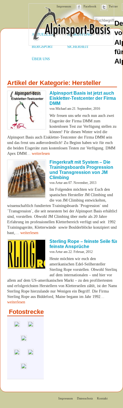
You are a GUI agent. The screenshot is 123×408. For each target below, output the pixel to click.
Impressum (65, 398)
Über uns (41, 59)
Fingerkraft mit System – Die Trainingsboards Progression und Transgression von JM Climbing (81, 170)
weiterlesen (41, 153)
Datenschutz (85, 398)
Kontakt (102, 398)
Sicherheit (78, 47)
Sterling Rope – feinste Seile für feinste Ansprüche (83, 244)
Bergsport (42, 47)
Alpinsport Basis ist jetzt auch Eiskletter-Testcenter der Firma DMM (82, 98)
